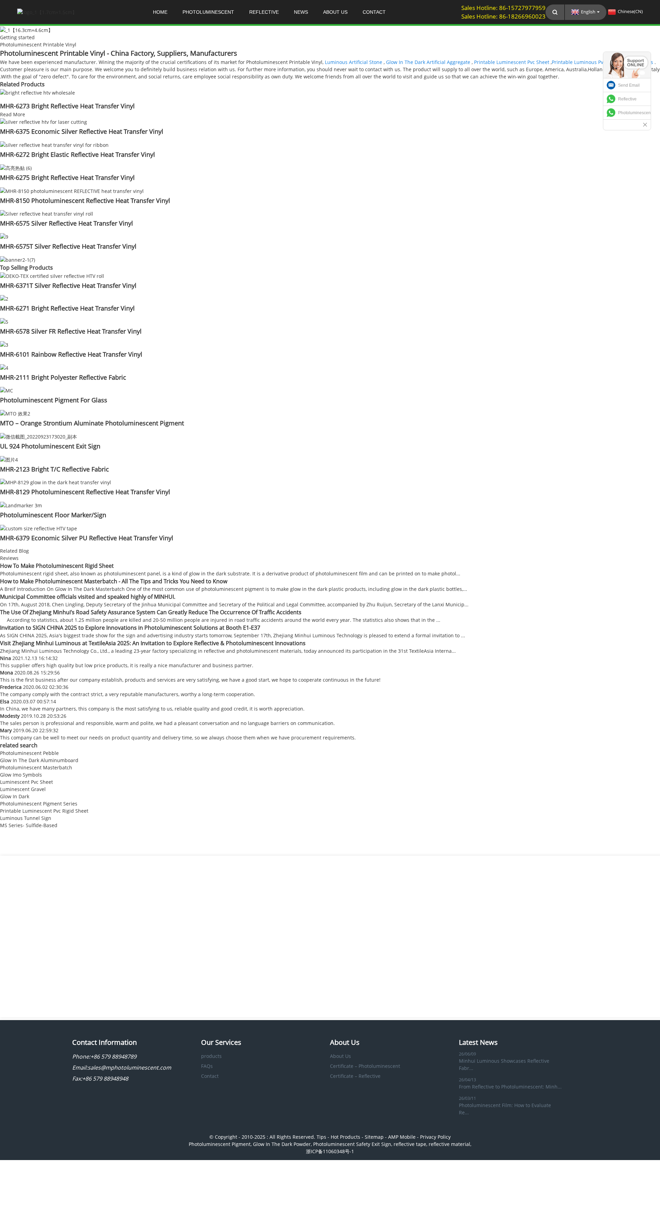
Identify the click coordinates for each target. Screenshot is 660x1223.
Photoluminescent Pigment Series (38, 803)
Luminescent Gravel (23, 789)
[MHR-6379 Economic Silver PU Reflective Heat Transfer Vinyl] (38, 527)
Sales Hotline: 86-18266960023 (503, 16)
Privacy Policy (435, 1137)
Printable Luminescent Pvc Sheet (511, 62)
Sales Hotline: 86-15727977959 (503, 8)
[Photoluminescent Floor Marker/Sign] (21, 504)
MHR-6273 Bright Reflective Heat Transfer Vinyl (67, 106)
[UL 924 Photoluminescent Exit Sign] (38, 436)
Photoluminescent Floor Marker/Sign (53, 515)
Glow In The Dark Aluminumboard (39, 760)
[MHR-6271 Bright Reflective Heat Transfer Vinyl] (4, 298)
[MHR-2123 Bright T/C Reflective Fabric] (9, 459)
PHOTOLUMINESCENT (208, 12)
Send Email (629, 85)
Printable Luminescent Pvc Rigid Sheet (44, 811)
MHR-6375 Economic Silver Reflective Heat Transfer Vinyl (81, 131)
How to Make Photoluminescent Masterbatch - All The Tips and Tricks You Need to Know (113, 581)
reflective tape (410, 1144)
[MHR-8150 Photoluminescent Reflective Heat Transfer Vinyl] (72, 190)
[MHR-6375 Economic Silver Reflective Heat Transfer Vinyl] (43, 121)
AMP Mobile (402, 1137)
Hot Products (345, 1137)
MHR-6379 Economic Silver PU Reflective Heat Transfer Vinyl (86, 538)
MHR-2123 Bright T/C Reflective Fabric (54, 469)
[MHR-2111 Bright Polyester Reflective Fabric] (4, 367)
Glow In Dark (14, 796)
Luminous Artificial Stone (353, 62)
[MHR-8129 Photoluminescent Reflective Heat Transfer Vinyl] (55, 482)
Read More (12, 114)
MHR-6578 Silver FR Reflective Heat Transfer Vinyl (71, 331)
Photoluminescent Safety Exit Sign (352, 1144)
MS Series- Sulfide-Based (28, 825)
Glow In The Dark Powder (282, 1144)
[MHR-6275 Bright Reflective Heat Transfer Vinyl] (16, 167)
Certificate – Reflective (355, 1076)
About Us (335, 12)
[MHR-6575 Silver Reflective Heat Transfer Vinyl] (46, 213)
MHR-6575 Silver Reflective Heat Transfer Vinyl (66, 223)
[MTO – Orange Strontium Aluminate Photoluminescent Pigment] (15, 413)
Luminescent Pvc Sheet (26, 782)
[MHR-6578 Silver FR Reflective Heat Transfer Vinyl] (4, 321)
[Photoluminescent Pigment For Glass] (6, 390)
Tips (321, 1137)
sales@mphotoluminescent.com (129, 1067)
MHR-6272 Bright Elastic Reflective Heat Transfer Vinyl (77, 154)
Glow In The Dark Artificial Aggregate (428, 62)
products (211, 1056)
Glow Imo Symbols (21, 774)
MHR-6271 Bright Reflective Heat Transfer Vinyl (67, 308)
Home (160, 12)
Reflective (627, 99)
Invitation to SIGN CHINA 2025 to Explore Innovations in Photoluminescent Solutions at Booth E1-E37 (130, 627)
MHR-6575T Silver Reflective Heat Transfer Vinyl (68, 246)
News (301, 12)
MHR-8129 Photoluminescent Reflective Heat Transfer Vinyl (85, 492)
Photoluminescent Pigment (220, 1144)
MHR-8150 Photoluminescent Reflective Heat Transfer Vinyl (85, 200)
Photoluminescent (634, 112)
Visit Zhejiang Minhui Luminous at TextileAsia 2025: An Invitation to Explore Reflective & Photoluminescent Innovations (153, 643)
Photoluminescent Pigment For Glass (53, 400)
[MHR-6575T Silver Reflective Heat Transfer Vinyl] (4, 236)
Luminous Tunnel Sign (25, 818)
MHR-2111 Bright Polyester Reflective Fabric (63, 377)
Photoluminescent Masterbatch (36, 767)
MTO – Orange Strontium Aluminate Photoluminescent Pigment (92, 423)
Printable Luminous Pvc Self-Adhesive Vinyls (602, 62)
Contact (374, 12)
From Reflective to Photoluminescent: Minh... (510, 1086)
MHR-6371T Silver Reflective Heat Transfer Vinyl (68, 285)
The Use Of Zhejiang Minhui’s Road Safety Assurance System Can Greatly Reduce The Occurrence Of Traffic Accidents (150, 612)
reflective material (449, 1144)
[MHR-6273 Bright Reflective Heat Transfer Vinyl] (37, 92)
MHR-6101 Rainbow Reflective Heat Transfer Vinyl (71, 354)
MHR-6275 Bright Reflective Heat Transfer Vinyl (67, 177)
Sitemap (374, 1137)
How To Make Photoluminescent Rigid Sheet (57, 566)
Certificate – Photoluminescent (365, 1066)
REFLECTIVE (264, 12)
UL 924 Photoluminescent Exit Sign (50, 446)
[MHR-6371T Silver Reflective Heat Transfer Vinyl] (52, 275)
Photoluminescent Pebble (29, 753)
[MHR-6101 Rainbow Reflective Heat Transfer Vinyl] (4, 344)
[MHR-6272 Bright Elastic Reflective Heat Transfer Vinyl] (54, 144)
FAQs (207, 1066)
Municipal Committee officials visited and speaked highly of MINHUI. (87, 596)
